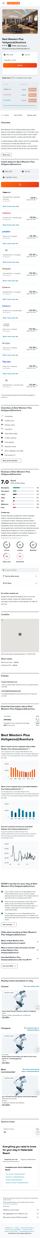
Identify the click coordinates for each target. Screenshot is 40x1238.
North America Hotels (27, 1228)
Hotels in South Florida (10, 1231)
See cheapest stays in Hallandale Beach (31, 1029)
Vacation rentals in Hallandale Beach (17, 1183)
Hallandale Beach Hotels (26, 1231)
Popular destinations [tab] (28, 1159)
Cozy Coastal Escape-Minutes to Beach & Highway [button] (19, 1011)
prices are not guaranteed (10, 1204)
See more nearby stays (31, 986)
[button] (3, 3)
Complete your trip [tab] (11, 1159)
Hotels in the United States (13, 1229)
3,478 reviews (22, 46)
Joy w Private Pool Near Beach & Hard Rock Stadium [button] (19, 1097)
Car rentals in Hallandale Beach (15, 1174)
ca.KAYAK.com (8, 1228)
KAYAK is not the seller (11, 1210)
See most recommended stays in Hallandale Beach (30, 1070)
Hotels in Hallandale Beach (14, 1180)
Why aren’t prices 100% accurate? (15, 1217)
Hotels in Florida (27, 1229)
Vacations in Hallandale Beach (15, 1177)
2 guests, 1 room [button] (10, 60)
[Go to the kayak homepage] (13, 3)
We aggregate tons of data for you (15, 1214)
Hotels (17, 1228)
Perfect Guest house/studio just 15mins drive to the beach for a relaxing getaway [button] (19, 1057)
